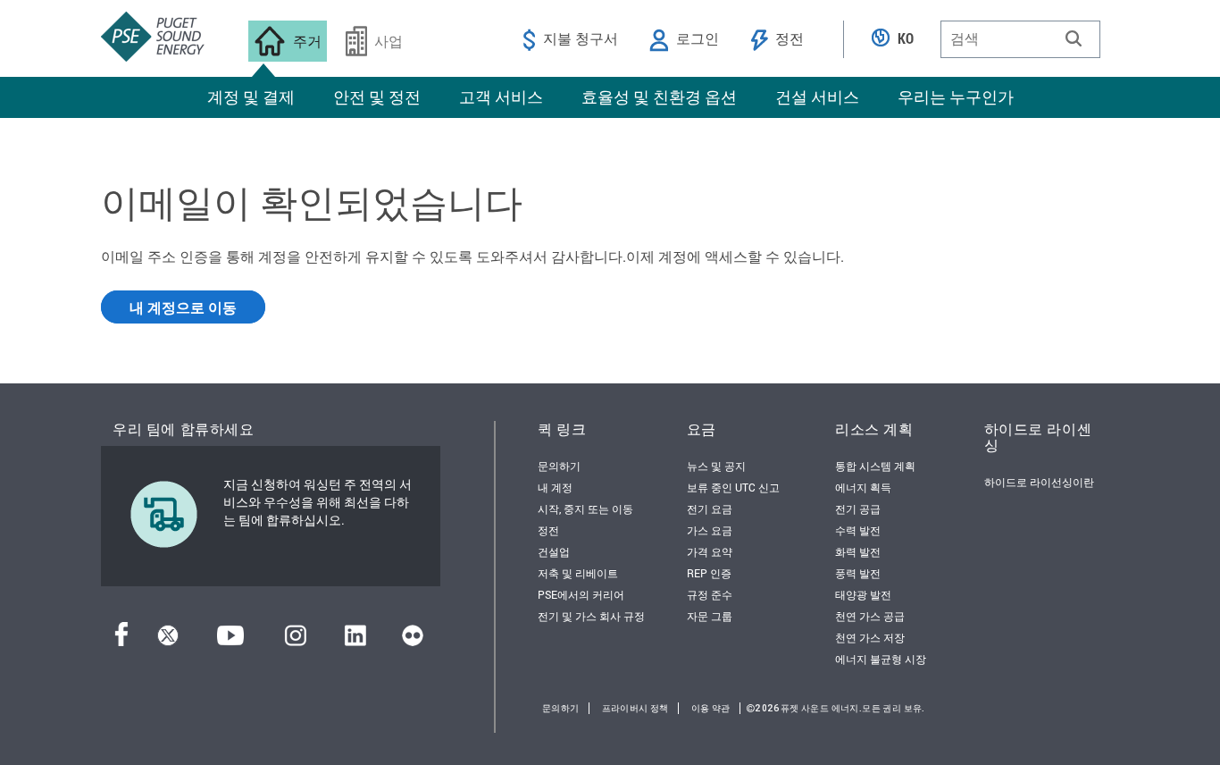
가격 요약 (709, 551)
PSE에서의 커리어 (581, 594)
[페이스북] (121, 640)
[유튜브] (230, 640)
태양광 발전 (863, 594)
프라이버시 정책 (635, 708)
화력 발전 (858, 551)
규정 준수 (709, 594)
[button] (1073, 38)
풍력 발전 (858, 573)
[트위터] (168, 640)
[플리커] (412, 640)
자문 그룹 (709, 616)
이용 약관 (711, 708)
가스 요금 (709, 530)
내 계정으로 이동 (183, 307)
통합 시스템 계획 (875, 465)
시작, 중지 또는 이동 (585, 508)
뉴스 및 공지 (716, 465)
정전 (548, 530)
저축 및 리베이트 (578, 573)
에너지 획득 (863, 487)
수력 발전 (858, 530)
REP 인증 (709, 573)
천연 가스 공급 (870, 616)
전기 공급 (858, 508)
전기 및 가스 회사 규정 (591, 616)
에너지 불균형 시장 (880, 659)
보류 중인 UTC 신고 (733, 487)
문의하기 (559, 465)
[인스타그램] (295, 640)
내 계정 (555, 487)
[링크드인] (355, 640)
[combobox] (1020, 39)
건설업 (554, 551)
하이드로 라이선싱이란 (1039, 482)
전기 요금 (709, 508)
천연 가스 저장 (870, 637)
